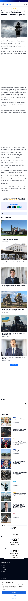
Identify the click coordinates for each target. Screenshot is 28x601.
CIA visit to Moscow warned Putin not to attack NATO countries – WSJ (19, 462)
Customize (14, 595)
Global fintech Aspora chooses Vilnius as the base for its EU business (19, 494)
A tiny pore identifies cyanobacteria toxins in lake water (19, 419)
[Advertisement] (14, 71)
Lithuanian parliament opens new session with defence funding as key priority (13, 310)
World (14, 460)
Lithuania (15, 8)
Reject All (14, 598)
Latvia (14, 513)
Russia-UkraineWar (22, 199)
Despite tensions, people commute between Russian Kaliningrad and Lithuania (12, 238)
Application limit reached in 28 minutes (19, 516)
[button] (26, 4)
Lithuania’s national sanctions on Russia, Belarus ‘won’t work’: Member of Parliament (13, 286)
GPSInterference (21, 198)
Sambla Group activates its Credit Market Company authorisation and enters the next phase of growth (19, 506)
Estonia (14, 481)
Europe (14, 417)
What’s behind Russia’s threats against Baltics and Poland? (19, 430)
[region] (14, 590)
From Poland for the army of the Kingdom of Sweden (19, 451)
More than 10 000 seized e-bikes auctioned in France (20, 473)
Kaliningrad (5, 199)
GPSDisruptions (14, 198)
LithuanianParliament (13, 199)
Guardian (14, 470)
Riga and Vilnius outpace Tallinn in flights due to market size (19, 483)
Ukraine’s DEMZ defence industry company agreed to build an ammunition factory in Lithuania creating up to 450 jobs (20, 442)
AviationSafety (7, 198)
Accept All (14, 592)
